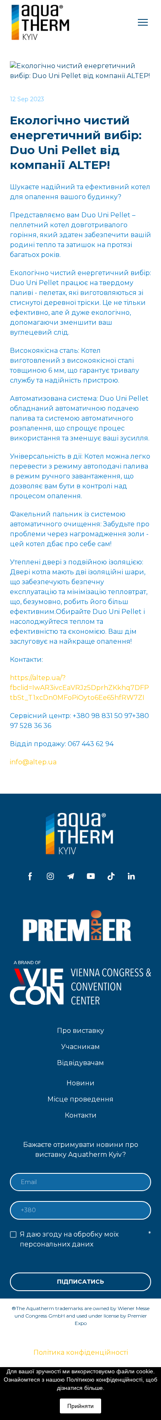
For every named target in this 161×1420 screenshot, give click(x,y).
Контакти (81, 1115)
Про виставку (80, 1031)
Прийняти (80, 1406)
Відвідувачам (80, 1063)
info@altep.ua (33, 762)
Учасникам (80, 1047)
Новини (80, 1083)
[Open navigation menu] (143, 22)
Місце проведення (80, 1099)
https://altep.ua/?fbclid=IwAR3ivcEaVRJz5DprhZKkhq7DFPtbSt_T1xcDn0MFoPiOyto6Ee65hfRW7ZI (79, 688)
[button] (30, 876)
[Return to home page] (41, 22)
